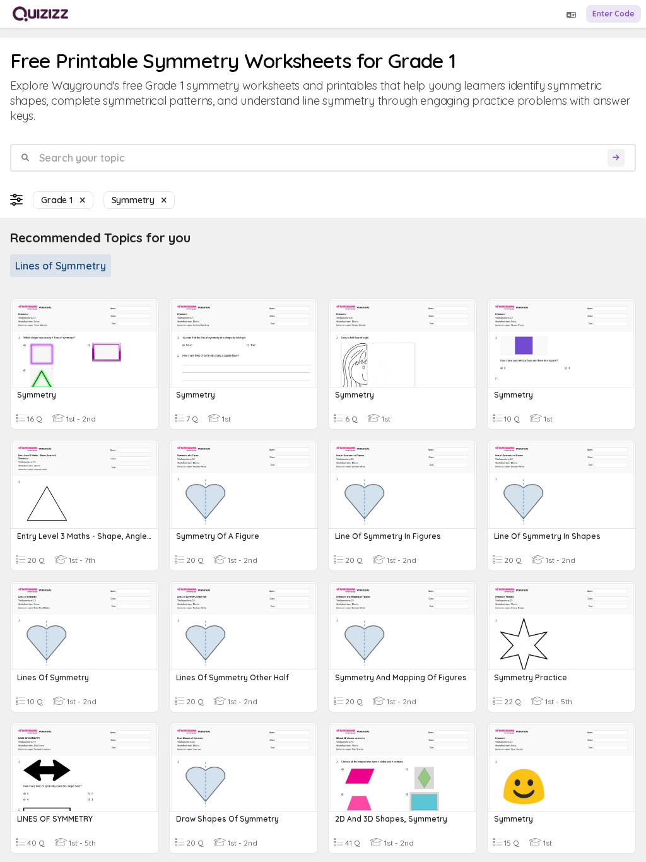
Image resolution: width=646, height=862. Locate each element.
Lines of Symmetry (60, 265)
